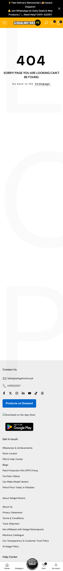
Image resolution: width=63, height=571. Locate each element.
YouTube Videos (11, 476)
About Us (7, 506)
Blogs (5, 464)
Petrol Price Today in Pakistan (18, 487)
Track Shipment (11, 523)
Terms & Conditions (13, 518)
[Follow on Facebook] (4, 393)
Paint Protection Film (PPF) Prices (20, 470)
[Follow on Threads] (42, 393)
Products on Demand (19, 403)
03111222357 (13, 385)
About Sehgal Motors (14, 498)
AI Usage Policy (11, 546)
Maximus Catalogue (13, 535)
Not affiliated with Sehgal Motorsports (23, 529)
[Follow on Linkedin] (23, 393)
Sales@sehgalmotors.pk (20, 378)
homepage (42, 83)
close (59, 8)
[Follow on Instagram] (16, 393)
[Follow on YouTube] (29, 393)
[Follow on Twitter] (10, 393)
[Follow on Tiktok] (35, 393)
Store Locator (10, 453)
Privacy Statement (12, 512)
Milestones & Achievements (17, 447)
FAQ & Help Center (13, 459)
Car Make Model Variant (15, 481)
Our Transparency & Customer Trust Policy (26, 540)
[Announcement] (30, 9)
